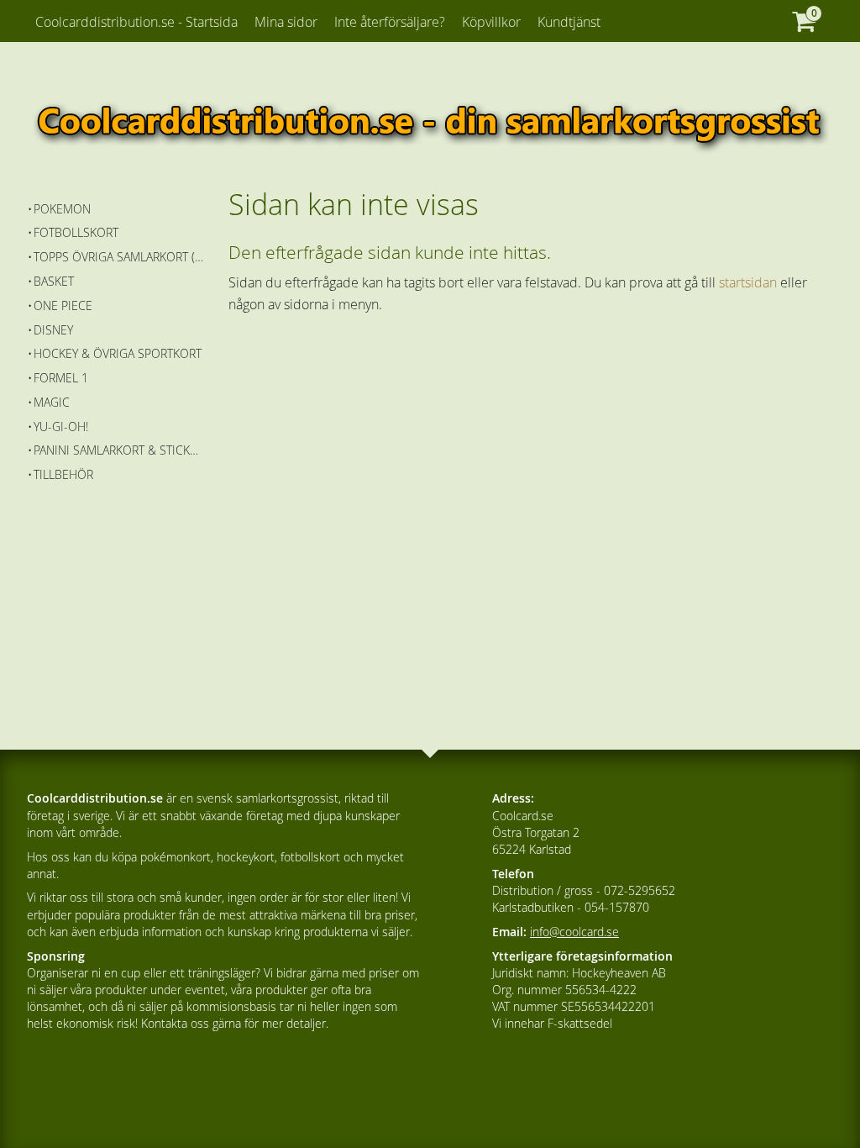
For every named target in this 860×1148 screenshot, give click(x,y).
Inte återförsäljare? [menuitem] (389, 22)
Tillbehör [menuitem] (63, 474)
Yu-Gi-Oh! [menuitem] (61, 426)
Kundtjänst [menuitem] (569, 22)
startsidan (748, 282)
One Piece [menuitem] (63, 305)
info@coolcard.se (574, 932)
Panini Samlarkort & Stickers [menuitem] (119, 450)
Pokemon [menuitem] (62, 209)
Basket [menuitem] (54, 281)
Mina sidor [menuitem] (285, 22)
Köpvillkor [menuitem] (491, 22)
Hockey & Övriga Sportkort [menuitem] (118, 353)
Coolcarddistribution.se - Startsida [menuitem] (136, 22)
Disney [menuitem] (53, 330)
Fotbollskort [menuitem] (76, 232)
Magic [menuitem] (52, 402)
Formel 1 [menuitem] (61, 378)
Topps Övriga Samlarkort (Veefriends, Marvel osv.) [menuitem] (119, 257)
